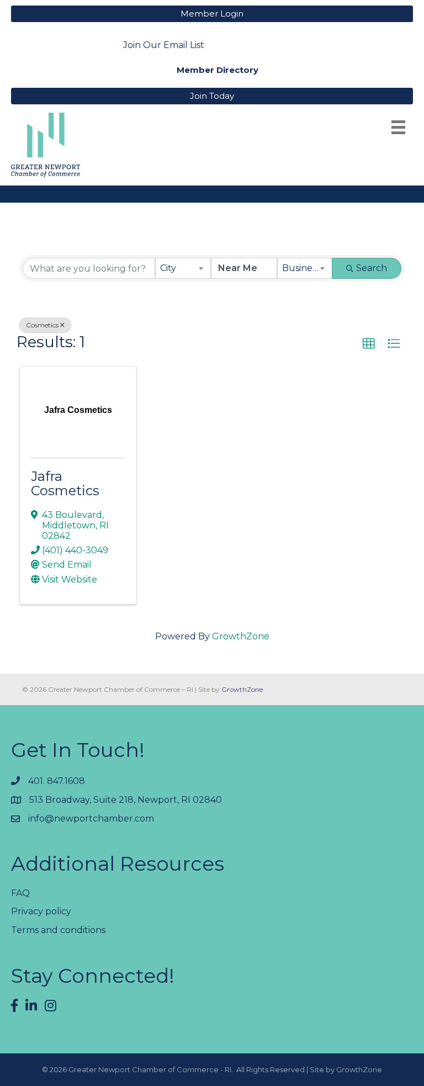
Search (371, 268)
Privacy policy (41, 911)
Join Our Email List (163, 45)
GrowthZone (240, 636)
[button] (369, 344)
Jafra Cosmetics (65, 483)
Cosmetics (42, 325)
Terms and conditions (58, 930)
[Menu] (398, 127)
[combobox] (183, 268)
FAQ (20, 893)
